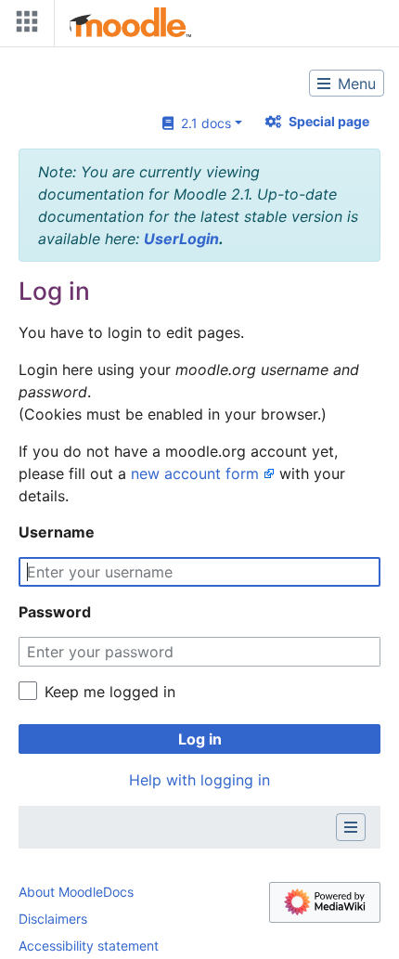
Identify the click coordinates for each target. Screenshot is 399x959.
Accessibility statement (89, 945)
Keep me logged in (110, 691)
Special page (329, 121)
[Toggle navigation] (23, 25)
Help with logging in (199, 780)
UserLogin (181, 238)
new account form (195, 473)
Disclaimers (53, 919)
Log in (200, 739)
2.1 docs (202, 123)
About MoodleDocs (76, 892)
